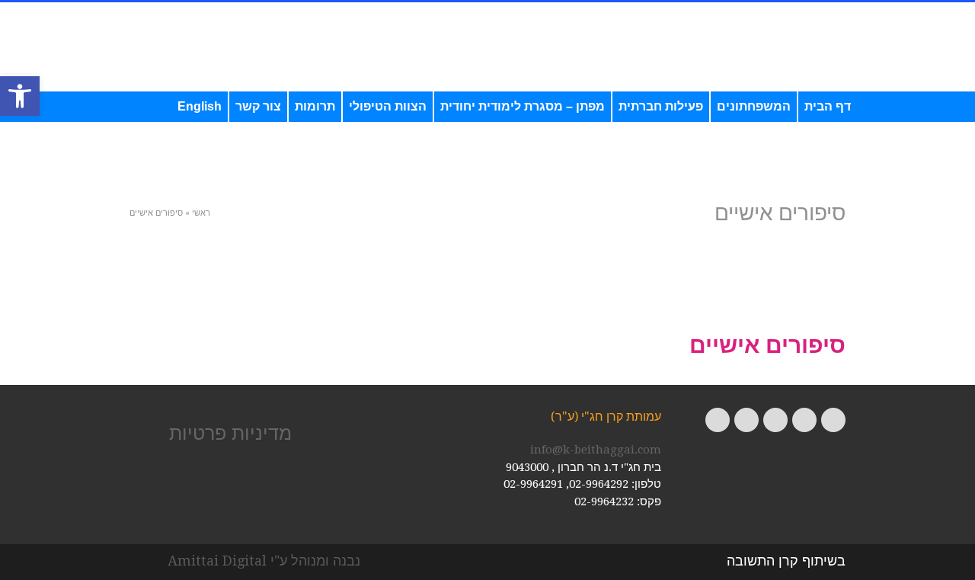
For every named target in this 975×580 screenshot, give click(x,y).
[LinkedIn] (717, 420)
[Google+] (775, 420)
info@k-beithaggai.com (595, 450)
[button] (20, 96)
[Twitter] (804, 420)
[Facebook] (833, 420)
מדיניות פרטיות (230, 433)
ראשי (201, 213)
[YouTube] (746, 420)
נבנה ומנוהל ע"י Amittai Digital (264, 561)
